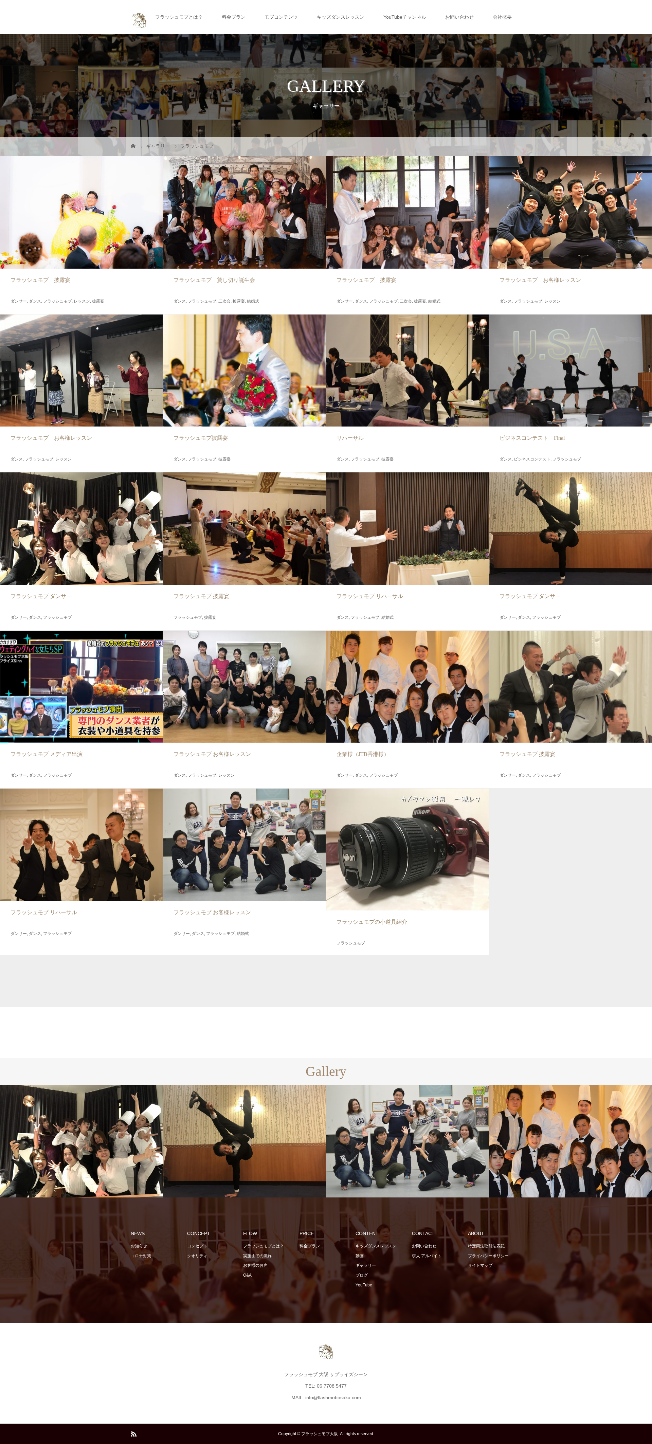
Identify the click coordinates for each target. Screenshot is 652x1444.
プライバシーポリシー (488, 1255)
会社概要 (502, 17)
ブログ (362, 1275)
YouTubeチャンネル (404, 17)
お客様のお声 (255, 1265)
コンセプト (197, 1246)
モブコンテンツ (281, 17)
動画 (360, 1255)
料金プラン (234, 17)
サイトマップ (480, 1265)
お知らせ (139, 1246)
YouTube (364, 1285)
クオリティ (197, 1255)
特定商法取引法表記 (486, 1246)
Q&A (247, 1275)
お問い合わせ (459, 17)
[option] (81, 1141)
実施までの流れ (257, 1255)
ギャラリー (366, 1265)
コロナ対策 (141, 1255)
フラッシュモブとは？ (179, 17)
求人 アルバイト (426, 1255)
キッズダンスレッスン (340, 17)
